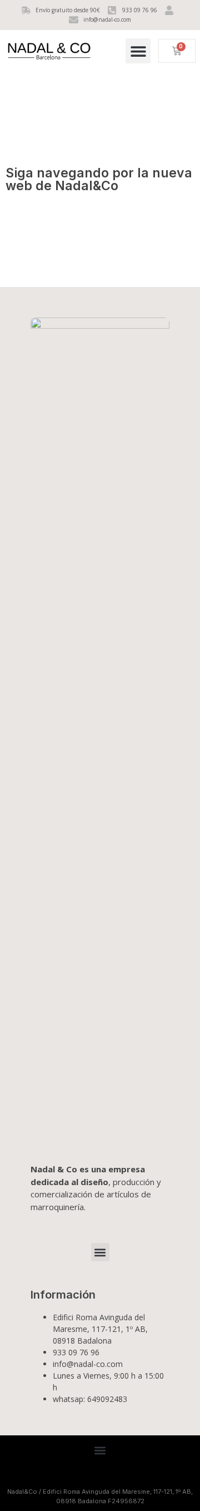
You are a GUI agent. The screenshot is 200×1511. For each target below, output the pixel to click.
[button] (138, 50)
